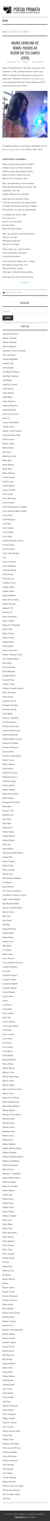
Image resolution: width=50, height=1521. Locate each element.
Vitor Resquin (7, 1469)
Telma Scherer (8, 1409)
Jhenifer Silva (7, 874)
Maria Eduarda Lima (10, 1101)
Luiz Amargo (7, 1047)
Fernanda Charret (9, 701)
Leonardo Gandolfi (9, 983)
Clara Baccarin (8, 578)
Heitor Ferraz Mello (10, 793)
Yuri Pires (6, 1498)
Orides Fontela (8, 1211)
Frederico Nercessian (10, 726)
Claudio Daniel (8, 587)
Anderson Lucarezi (9, 384)
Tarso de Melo (8, 1397)
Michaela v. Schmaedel (11, 1173)
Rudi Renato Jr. (8, 1355)
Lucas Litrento (8, 1034)
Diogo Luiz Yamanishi (11, 625)
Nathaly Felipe (8, 1207)
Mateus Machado (9, 1144)
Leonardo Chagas (9, 979)
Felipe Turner (7, 696)
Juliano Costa (7, 941)
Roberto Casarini (9, 1321)
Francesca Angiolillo (10, 717)
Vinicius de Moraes (10, 1460)
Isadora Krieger (8, 840)
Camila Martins (8, 485)
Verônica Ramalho (9, 1452)
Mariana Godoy (8, 1118)
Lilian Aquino (8, 1013)
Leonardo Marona (9, 987)
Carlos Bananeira (9, 498)
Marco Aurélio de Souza (12, 1089)
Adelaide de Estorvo (10, 333)
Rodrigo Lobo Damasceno (12, 1329)
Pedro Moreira (8, 1236)
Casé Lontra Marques (10, 553)
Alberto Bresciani (9, 346)
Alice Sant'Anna (8, 354)
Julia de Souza (8, 912)
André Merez (7, 397)
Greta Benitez (7, 768)
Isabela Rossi (7, 827)
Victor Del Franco (9, 1456)
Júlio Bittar (6, 945)
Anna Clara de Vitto (10, 414)
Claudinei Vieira (8, 582)
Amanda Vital (7, 363)
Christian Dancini (9, 570)
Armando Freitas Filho (11, 435)
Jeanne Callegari (8, 861)
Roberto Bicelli (8, 1317)
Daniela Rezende (9, 603)
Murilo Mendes (8, 1190)
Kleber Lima (7, 954)
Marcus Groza (7, 1093)
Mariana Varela (8, 1127)
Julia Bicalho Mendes (10, 903)
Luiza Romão (7, 1055)
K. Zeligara (7, 949)
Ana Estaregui (8, 367)
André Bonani (7, 388)
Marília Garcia (8, 1135)
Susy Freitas (7, 1388)
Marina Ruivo (7, 1139)
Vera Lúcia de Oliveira (11, 1447)
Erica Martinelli (8, 671)
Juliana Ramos (8, 937)
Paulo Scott (7, 1220)
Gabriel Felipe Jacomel (11, 730)
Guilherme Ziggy (9, 781)
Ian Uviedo (6, 819)
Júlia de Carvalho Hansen (12, 907)
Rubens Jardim (8, 1350)
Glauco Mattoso (8, 764)
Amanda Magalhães (10, 359)
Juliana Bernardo (9, 928)
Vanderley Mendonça (10, 1443)
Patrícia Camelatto (9, 1215)
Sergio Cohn (7, 1367)
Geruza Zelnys (8, 751)
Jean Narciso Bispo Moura (12, 852)
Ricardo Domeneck (10, 1296)
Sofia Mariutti (7, 1380)
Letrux (5, 1000)
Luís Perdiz (7, 1042)
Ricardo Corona (8, 1291)
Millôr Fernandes (9, 1182)
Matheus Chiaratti (9, 1152)
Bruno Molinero (8, 473)
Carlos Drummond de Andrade (14, 506)
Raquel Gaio (7, 1266)
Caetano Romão (8, 477)
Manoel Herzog (8, 1068)
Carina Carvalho (8, 490)
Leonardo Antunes (9, 975)
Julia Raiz (6, 924)
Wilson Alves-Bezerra (11, 1490)
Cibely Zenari (7, 574)
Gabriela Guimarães (10, 734)
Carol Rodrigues (8, 519)
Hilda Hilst (6, 806)
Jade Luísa (6, 844)
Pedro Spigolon (8, 1241)
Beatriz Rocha (7, 447)
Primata (25, 62)
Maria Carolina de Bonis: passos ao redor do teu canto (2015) (25, 50)
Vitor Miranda (8, 1464)
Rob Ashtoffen (8, 1308)
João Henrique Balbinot (11, 878)
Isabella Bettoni (8, 836)
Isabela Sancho (8, 831)
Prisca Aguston (8, 1253)
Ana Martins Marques (10, 371)
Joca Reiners (7, 882)
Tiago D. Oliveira (9, 1422)
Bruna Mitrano (8, 464)
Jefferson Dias (7, 865)
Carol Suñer (7, 536)
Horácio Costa (8, 810)
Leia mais (25, 282)
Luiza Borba (7, 1051)
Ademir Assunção (9, 338)
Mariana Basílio (8, 1110)
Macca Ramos (7, 1063)
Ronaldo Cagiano (9, 1342)
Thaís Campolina (9, 1414)
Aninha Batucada (9, 409)
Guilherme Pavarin (9, 772)
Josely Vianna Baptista (11, 899)
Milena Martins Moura (11, 1177)
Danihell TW (7, 608)
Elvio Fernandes (8, 667)
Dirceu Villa (7, 629)
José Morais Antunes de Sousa (14, 895)
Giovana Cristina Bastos (11, 755)
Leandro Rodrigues (10, 966)
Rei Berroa (6, 1274)
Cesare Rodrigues (9, 565)
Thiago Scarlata (8, 1418)
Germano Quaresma (10, 747)
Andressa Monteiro (9, 405)
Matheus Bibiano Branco (12, 1148)
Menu (5, 20)
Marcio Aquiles (8, 1085)
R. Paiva (5, 1262)
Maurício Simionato (10, 1165)
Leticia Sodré (7, 996)
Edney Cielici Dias (9, 650)
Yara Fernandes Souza (11, 1494)
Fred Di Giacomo (9, 722)
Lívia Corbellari (8, 1021)
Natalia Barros (8, 1198)
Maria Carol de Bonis (13, 292)
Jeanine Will (7, 857)
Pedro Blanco (7, 1224)
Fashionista (20, 1517)
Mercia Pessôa (8, 1169)
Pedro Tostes (7, 1249)
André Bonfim (8, 392)
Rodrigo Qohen (8, 1334)
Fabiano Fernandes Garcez (12, 688)
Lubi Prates (7, 1030)
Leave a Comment (37, 62)
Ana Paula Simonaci (10, 376)
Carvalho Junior (8, 549)
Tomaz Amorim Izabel (11, 1431)
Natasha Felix (7, 1203)
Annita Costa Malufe (10, 422)
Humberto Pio (8, 814)
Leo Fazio (6, 971)
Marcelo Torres (8, 1080)
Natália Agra (7, 1194)
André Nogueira (8, 401)
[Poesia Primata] (25, 9)
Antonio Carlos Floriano (12, 430)
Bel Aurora (6, 452)
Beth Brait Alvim (9, 456)
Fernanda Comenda (10, 705)
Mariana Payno (8, 1123)
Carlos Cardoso (8, 502)
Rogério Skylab (8, 1338)
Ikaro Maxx (7, 823)
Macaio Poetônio (9, 1059)
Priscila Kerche (8, 1258)
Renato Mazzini (8, 1279)
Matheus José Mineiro (11, 1160)
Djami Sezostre (8, 633)
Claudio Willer (8, 591)
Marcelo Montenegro (10, 1076)
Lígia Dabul (7, 1009)
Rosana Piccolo (8, 1346)
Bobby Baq (6, 460)
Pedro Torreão (8, 1245)
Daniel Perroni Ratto (10, 599)
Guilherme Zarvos (9, 776)
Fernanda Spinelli (9, 709)
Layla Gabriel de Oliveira (12, 962)
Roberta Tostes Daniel (11, 1312)
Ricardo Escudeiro (9, 1300)
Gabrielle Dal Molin (10, 743)
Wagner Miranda (9, 1481)
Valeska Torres (8, 1439)
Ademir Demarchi (9, 342)
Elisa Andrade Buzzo (10, 658)
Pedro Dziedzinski (9, 1232)
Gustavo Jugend (8, 789)
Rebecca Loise (8, 1270)
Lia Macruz (7, 1004)
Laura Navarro (8, 958)
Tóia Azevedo (7, 1426)
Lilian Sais (6, 1017)
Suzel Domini (7, 1393)
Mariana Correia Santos (11, 1114)
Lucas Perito (7, 1038)
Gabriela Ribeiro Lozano (12, 739)
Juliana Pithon (8, 933)
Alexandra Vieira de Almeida (14, 350)
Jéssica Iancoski (8, 869)
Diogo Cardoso (8, 620)
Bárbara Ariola (8, 443)
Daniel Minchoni (9, 595)
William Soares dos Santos (12, 1485)
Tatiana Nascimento (10, 1405)
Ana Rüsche (7, 380)
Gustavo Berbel (8, 785)
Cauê (4, 557)
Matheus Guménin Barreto (12, 1156)
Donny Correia (8, 637)
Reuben (5, 1283)
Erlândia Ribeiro (9, 675)
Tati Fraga (6, 1401)
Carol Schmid (7, 532)
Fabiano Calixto (8, 684)
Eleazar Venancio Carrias (12, 654)
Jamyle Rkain (7, 848)
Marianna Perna (8, 1131)
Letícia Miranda (8, 992)
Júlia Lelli (6, 916)
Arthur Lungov (8, 439)
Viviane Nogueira (9, 1477)
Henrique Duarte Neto (11, 802)
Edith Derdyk (7, 646)
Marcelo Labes (8, 1072)
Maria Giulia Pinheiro (11, 1106)
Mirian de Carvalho (10, 1186)
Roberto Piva (7, 1325)
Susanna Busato (8, 1384)
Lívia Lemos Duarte (10, 1025)
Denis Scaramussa (9, 616)
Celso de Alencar (9, 561)
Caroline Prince (8, 544)
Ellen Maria (7, 663)
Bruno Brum (7, 468)
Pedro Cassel (7, 1228)
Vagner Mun (7, 1435)
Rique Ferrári (7, 1304)
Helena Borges (8, 798)
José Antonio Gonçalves (11, 890)
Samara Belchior (9, 1363)
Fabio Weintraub (9, 692)
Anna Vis (6, 418)
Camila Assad (7, 481)
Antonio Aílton (8, 426)
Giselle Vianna (8, 760)
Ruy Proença (7, 1359)
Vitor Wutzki (7, 1473)
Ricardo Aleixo (8, 1287)
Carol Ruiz (6, 523)
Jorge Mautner (8, 886)
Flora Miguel (7, 713)
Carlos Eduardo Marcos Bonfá (14, 511)
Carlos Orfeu (7, 515)
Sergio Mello (7, 1371)
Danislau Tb (7, 612)
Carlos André (7, 494)
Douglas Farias (8, 641)
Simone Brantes (8, 1376)
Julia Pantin (7, 920)
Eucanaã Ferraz (8, 679)
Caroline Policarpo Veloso (12, 540)
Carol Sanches (8, 528)
